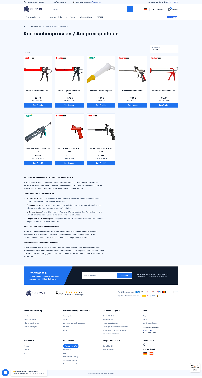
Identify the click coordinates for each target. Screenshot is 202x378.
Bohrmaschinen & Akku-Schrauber (74, 323)
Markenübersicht (108, 349)
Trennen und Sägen (30, 327)
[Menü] (198, 364)
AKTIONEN (100, 17)
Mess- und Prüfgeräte (110, 323)
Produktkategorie (36, 26)
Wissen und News (86, 17)
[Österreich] (151, 353)
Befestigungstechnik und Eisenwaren (115, 327)
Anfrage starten (95, 2)
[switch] (195, 370)
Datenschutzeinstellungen (72, 364)
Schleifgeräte (67, 316)
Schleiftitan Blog (108, 346)
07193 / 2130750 (172, 2)
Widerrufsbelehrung (70, 360)
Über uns (26, 346)
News (25, 353)
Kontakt (145, 319)
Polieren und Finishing (31, 323)
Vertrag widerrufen (71, 346)
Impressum (67, 349)
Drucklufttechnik (108, 316)
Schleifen (27, 316)
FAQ (144, 316)
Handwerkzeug (108, 319)
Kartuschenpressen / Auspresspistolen (57, 26)
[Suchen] (130, 9)
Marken (72, 17)
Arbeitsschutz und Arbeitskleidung (114, 330)
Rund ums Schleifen (56, 17)
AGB (64, 353)
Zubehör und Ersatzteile (111, 334)
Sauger (65, 330)
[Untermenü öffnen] (66, 17)
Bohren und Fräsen (30, 319)
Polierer (66, 327)
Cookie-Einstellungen (150, 323)
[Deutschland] (145, 353)
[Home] (24, 27)
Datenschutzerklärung (70, 357)
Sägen (65, 319)
